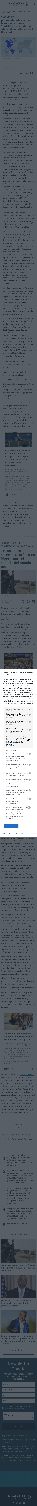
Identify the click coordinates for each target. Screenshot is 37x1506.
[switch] (29, 715)
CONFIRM (11, 825)
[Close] (33, 673)
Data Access (18, 833)
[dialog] (18, 753)
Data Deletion (6, 833)
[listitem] (18, 709)
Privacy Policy (30, 833)
